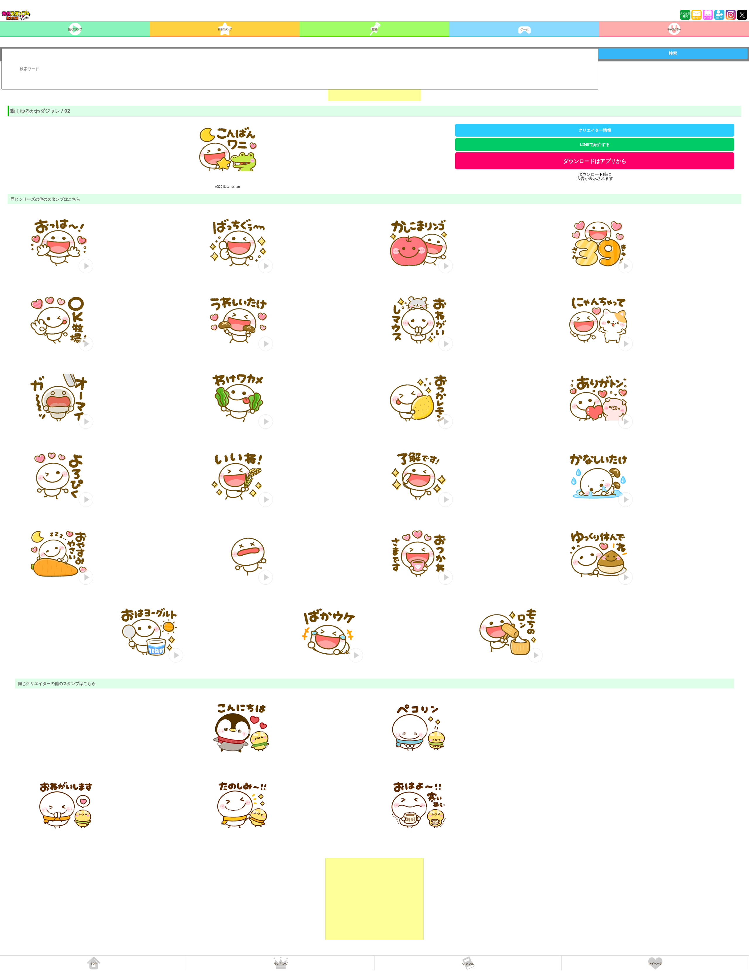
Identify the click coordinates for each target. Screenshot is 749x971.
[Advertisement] (374, 899)
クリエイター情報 (594, 130)
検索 (673, 53)
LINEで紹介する (595, 144)
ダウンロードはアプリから (594, 160)
